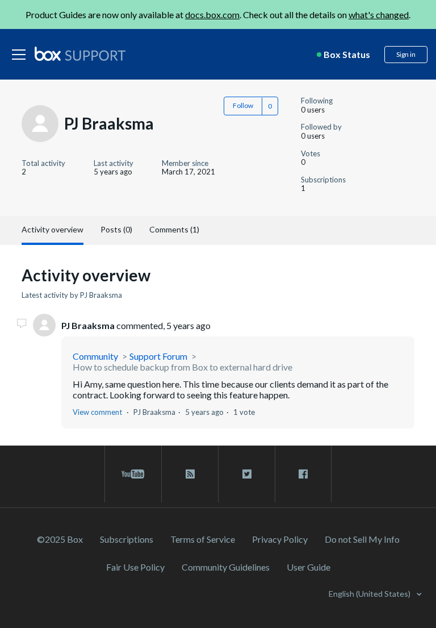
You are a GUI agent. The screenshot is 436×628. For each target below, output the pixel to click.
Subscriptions (126, 539)
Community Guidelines (226, 567)
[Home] (80, 55)
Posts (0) (116, 229)
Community (95, 356)
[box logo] (80, 53)
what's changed (379, 14)
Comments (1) (174, 229)
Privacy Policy (280, 539)
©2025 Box (60, 539)
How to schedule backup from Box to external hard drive (182, 366)
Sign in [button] (406, 54)
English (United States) (370, 593)
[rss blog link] (190, 474)
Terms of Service (202, 539)
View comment (97, 412)
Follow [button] (243, 105)
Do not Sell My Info (362, 539)
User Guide (308, 567)
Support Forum (158, 356)
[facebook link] (303, 474)
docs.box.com (212, 14)
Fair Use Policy (135, 567)
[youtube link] (133, 474)
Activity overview (52, 229)
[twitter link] (247, 474)
